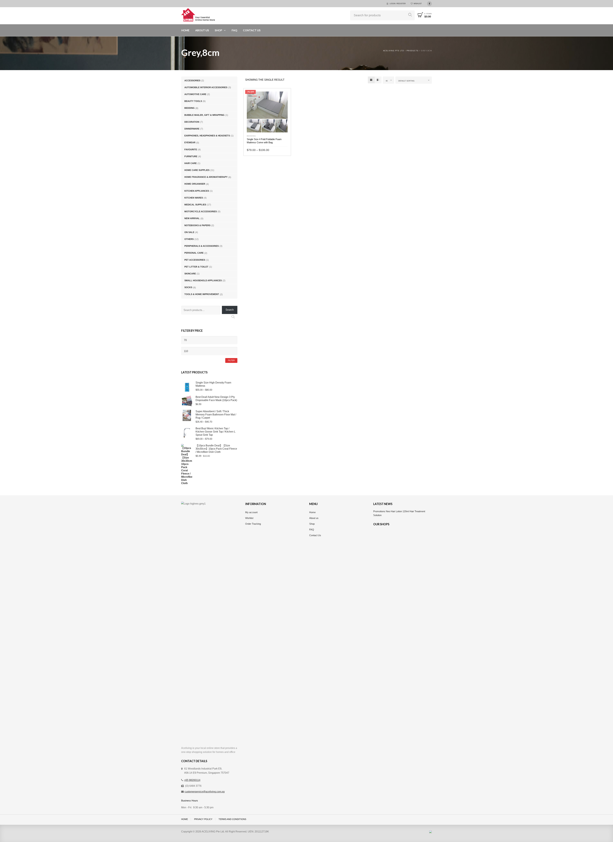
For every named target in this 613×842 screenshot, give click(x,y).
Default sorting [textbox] (406, 81)
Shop (312, 523)
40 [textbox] (387, 81)
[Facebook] (429, 3)
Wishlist (418, 3)
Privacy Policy (203, 819)
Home (312, 512)
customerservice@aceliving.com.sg (205, 791)
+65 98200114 (192, 780)
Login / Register (398, 3)
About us (313, 518)
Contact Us (315, 535)
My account (251, 512)
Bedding (251, 136)
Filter (231, 360)
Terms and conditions (232, 819)
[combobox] (388, 80)
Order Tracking (253, 523)
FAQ (311, 529)
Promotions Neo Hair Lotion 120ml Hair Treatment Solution (399, 513)
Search (410, 14)
